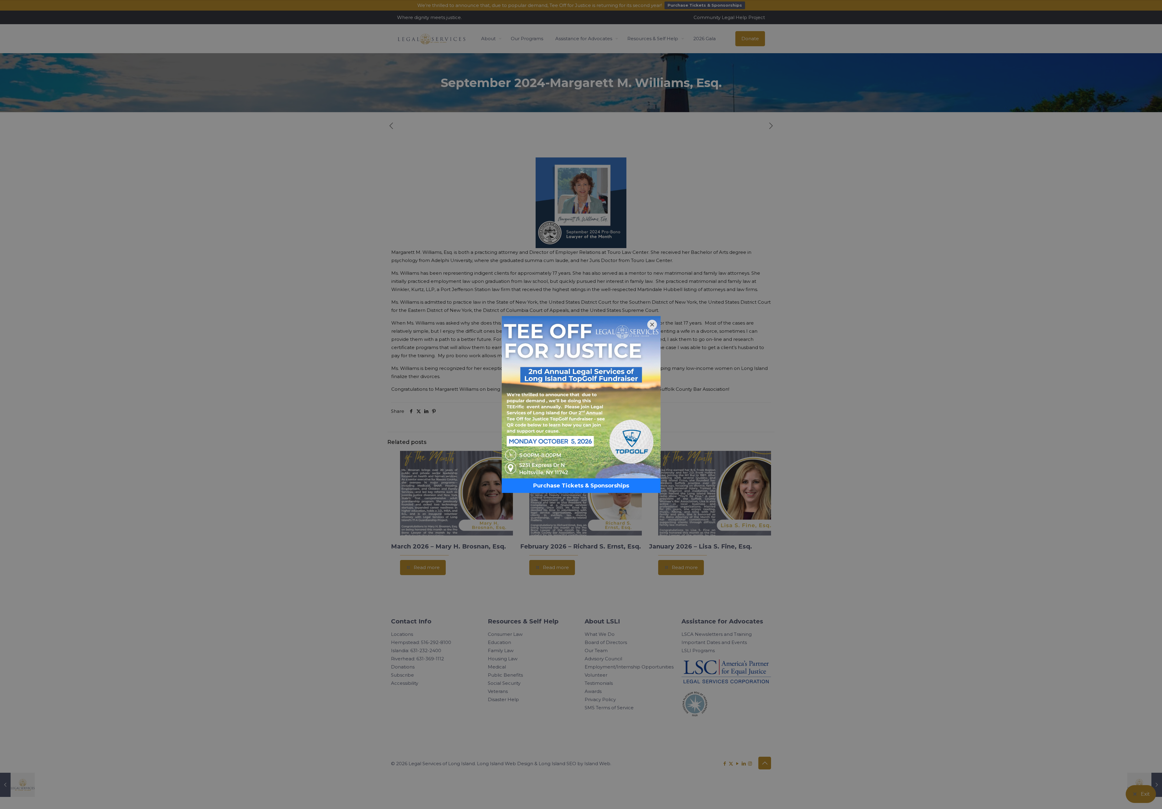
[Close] (652, 324)
